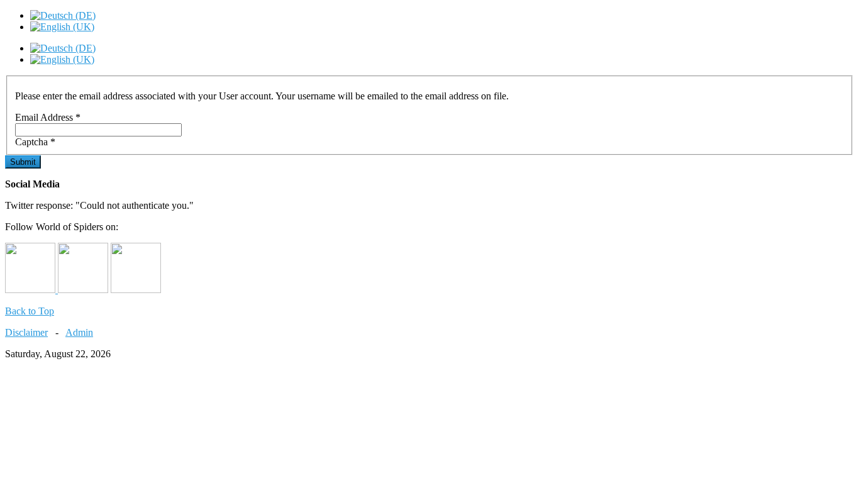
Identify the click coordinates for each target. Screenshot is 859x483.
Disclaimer (26, 332)
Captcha (35, 141)
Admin (79, 332)
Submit (23, 162)
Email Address (47, 117)
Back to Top (29, 311)
